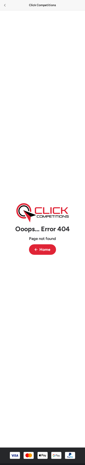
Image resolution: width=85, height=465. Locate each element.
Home (44, 249)
